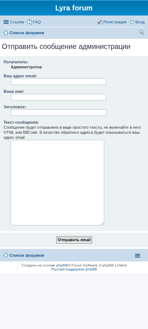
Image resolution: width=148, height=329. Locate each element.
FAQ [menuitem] (37, 22)
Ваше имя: (14, 91)
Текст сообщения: (21, 122)
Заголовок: (15, 107)
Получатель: (16, 62)
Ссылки (17, 22)
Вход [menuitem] (139, 22)
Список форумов (27, 255)
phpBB (62, 265)
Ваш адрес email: (20, 76)
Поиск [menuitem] (142, 33)
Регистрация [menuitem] (114, 22)
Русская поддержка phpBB (74, 269)
